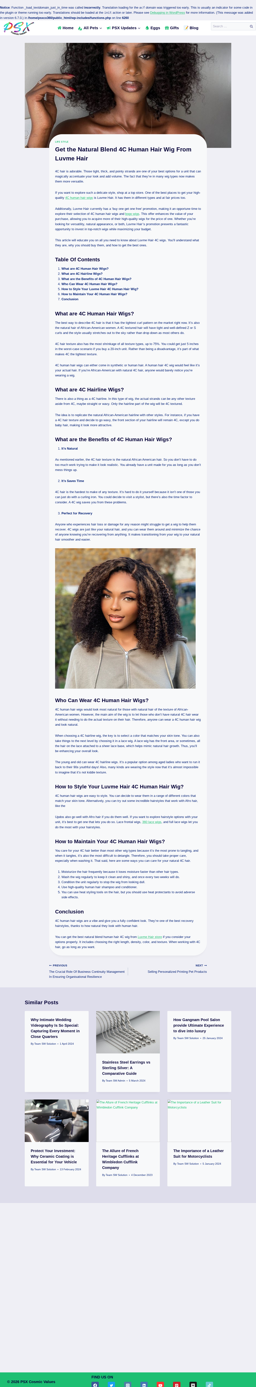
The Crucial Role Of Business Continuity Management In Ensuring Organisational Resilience (87, 971)
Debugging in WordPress (167, 12)
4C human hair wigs (79, 198)
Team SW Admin (115, 1080)
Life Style (62, 142)
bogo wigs (132, 214)
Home (68, 28)
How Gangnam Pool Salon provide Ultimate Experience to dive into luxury (198, 1025)
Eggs (155, 28)
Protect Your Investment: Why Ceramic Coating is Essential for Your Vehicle (54, 1156)
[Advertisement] (128, 1271)
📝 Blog (191, 28)
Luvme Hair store (150, 937)
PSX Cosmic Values (37, 1382)
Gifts (174, 28)
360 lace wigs (151, 822)
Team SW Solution (45, 1043)
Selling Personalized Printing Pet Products (177, 969)
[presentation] (128, 1032)
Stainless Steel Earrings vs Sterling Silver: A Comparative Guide (126, 1068)
